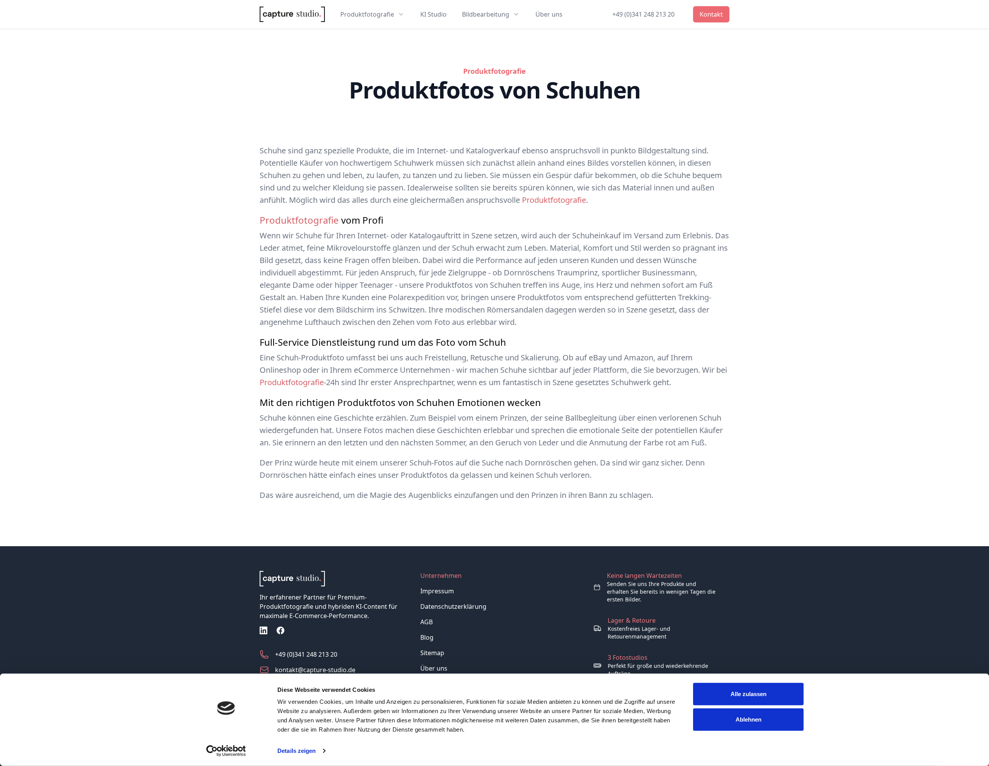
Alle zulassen (748, 694)
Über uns (548, 14)
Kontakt (711, 14)
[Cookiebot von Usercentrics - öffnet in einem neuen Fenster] (226, 751)
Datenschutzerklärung (453, 606)
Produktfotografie (554, 200)
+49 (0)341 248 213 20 (643, 14)
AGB (426, 622)
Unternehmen (441, 575)
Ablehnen (748, 719)
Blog (426, 637)
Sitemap (432, 653)
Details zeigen (296, 750)
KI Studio (433, 14)
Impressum (437, 591)
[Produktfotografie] (334, 578)
